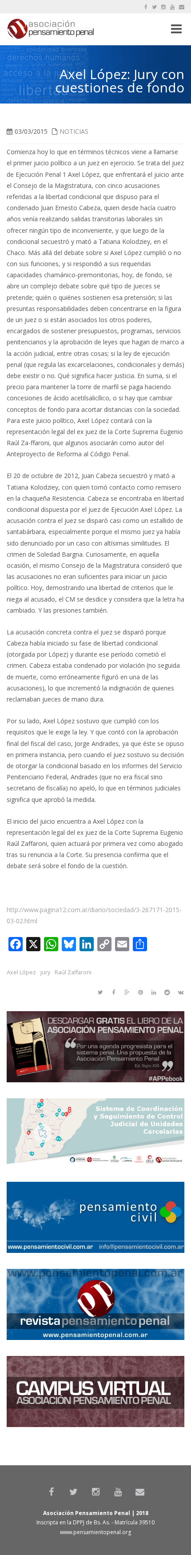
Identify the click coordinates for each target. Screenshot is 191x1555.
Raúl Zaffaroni (73, 972)
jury (45, 972)
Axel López (21, 972)
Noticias (74, 131)
